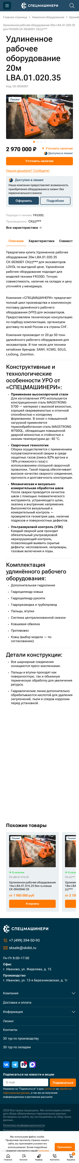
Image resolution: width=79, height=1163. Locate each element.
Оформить (24, 201)
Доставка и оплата (17, 1002)
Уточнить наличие (39, 161)
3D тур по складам (17, 1047)
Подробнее (55, 201)
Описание (16, 241)
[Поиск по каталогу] (72, 6)
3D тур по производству (21, 1038)
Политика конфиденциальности (24, 1125)
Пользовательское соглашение (23, 1130)
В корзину (32, 903)
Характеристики (41, 241)
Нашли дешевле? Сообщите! (28, 171)
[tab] (34, 142)
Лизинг (8, 1021)
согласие (49, 1088)
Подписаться (63, 1083)
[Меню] (7, 6)
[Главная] (39, 5)
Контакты (10, 1030)
